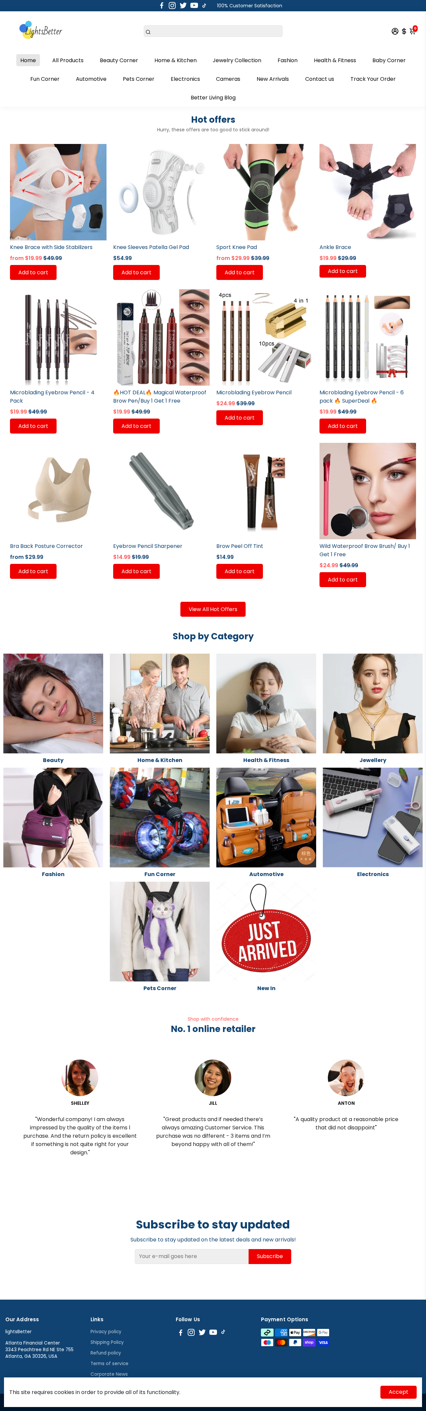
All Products (68, 60)
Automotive (91, 79)
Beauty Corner (119, 60)
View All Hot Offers (213, 609)
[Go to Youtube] (194, 5)
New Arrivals (273, 79)
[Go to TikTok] (204, 5)
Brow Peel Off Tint (239, 546)
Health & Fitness (335, 60)
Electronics (185, 79)
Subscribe (270, 1256)
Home (28, 60)
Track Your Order (373, 79)
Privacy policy (106, 1332)
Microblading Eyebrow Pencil (254, 392)
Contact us (319, 79)
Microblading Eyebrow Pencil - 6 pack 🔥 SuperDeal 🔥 (362, 397)
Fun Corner (45, 79)
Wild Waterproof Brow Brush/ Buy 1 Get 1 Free (365, 550)
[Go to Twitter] (183, 5)
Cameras (228, 79)
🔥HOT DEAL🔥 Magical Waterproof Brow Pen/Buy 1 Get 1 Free (159, 397)
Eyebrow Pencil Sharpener (147, 546)
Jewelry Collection (237, 60)
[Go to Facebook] (161, 5)
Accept (398, 1392)
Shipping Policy (107, 1342)
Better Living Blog (213, 97)
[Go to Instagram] (172, 5)
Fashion (288, 60)
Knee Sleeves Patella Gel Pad (151, 247)
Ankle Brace (335, 247)
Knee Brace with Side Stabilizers (51, 247)
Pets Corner (138, 79)
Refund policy (106, 1353)
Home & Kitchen (175, 60)
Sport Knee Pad (236, 247)
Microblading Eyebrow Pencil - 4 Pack (52, 397)
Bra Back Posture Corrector (46, 546)
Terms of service (109, 1363)
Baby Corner (389, 60)
